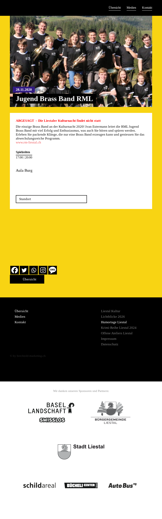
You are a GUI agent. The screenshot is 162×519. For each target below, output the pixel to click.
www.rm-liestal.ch (28, 142)
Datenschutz (109, 344)
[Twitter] (24, 270)
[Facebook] (14, 270)
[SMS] (52, 270)
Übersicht (115, 7)
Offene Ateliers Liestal (117, 333)
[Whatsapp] (33, 270)
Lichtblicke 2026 (113, 317)
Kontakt (147, 7)
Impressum (108, 339)
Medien (131, 7)
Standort (25, 199)
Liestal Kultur (110, 311)
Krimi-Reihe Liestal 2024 (119, 328)
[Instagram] (43, 270)
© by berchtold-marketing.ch (28, 355)
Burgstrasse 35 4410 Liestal (26, 179)
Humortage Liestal (114, 322)
